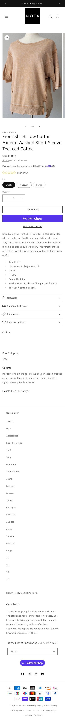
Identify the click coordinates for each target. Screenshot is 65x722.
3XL (8, 579)
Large (41, 185)
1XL (8, 565)
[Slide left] (25, 126)
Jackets (10, 521)
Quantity (6, 192)
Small (9, 184)
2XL (8, 572)
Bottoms (10, 486)
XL (7, 557)
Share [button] (8, 332)
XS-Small (10, 536)
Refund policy (51, 705)
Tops (8, 457)
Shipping (5, 160)
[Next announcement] (59, 3)
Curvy (9, 529)
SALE (8, 450)
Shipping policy (49, 710)
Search (9, 421)
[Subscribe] (53, 651)
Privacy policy (18, 710)
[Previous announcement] (5, 3)
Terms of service (33, 710)
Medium (24, 184)
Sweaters (11, 514)
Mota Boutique (20, 705)
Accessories (12, 435)
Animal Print (12, 471)
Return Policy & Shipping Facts (21, 592)
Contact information (33, 715)
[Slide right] (39, 126)
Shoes (9, 500)
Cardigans (11, 507)
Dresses (10, 493)
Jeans (9, 478)
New (8, 428)
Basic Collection (14, 442)
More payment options (32, 226)
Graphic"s (11, 464)
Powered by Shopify (35, 705)
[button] (6, 16)
